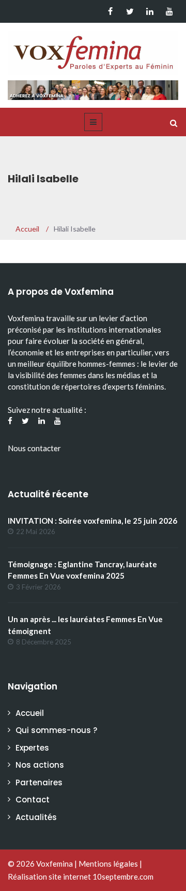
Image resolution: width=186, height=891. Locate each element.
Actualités (36, 817)
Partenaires (39, 782)
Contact (33, 799)
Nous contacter (34, 448)
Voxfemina (54, 863)
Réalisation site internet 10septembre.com (80, 876)
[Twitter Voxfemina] (130, 11)
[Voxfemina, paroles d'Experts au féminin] (93, 50)
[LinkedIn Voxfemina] (150, 11)
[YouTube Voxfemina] (169, 11)
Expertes (32, 747)
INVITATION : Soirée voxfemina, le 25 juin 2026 (92, 520)
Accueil (30, 713)
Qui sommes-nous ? (56, 730)
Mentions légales (108, 863)
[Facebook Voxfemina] (110, 11)
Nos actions (40, 764)
